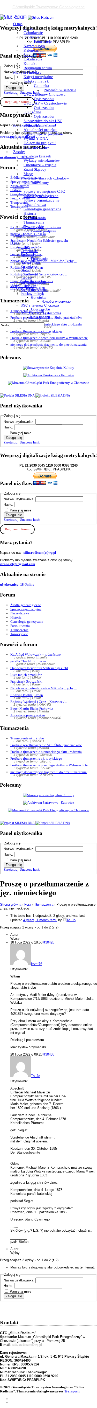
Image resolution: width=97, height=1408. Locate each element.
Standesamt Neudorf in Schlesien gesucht (39, 668)
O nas (18, 24)
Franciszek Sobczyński (26, 681)
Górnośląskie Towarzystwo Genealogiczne (48, 7)
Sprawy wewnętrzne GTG (44, 191)
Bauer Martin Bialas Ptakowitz (31, 708)
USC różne (32, 112)
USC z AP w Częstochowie (45, 103)
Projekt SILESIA (26, 125)
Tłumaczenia (34, 222)
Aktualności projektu (40, 130)
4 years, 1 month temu (40, 920)
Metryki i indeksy (27, 72)
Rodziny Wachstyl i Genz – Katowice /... (38, 702)
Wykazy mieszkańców (42, 160)
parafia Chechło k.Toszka (28, 661)
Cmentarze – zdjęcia (40, 165)
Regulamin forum (38, 68)
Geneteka (41, 86)
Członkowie (33, 33)
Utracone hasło (30, 442)
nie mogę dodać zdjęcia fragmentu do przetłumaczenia (48, 344)
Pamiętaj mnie (20, 433)
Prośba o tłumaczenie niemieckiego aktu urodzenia (46, 752)
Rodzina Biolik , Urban (26, 695)
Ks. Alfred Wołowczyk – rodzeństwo (35, 654)
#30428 (48, 942)
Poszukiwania (35, 218)
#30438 (48, 1054)
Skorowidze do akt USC (43, 121)
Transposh (71, 1391)
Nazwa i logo (34, 46)
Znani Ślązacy (35, 169)
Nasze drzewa (35, 205)
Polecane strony (36, 147)
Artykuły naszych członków (46, 178)
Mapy (28, 174)
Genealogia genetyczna (42, 209)
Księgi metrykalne (38, 77)
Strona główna (10, 904)
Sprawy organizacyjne (41, 200)
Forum (18, 187)
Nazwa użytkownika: (19, 422)
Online (17, 584)
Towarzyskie (34, 227)
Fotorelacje (43, 41)
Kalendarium (34, 50)
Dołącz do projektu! (40, 143)
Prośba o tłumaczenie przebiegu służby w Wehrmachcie (49, 338)
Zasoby (19, 152)
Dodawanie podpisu (40, 231)
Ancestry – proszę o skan (27, 715)
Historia (30, 213)
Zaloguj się (14, 438)
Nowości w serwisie (60, 90)
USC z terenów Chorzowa (44, 94)
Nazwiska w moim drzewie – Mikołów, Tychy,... (43, 688)
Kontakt (30, 63)
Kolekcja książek (37, 156)
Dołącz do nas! (25, 235)
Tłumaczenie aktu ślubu (27, 738)
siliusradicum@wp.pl (27, 1345)
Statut (28, 55)
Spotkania (32, 37)
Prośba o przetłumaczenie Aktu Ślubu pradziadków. (46, 745)
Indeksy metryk (36, 81)
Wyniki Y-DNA (36, 138)
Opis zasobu (44, 99)
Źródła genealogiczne (41, 196)
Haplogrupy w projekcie (43, 134)
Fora (27, 904)
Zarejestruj (11, 442)
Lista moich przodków (26, 675)
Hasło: (9, 427)
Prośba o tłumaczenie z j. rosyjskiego (36, 331)
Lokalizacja (33, 59)
